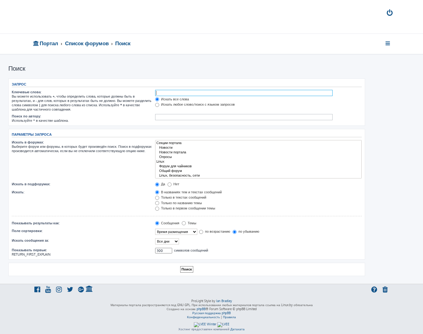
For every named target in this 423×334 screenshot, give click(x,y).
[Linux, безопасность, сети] (258, 175)
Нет (175, 184)
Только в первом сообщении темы (187, 208)
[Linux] (258, 161)
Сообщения (169, 223)
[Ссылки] (388, 43)
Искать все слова (174, 99)
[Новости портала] (258, 152)
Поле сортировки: (27, 231)
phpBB (201, 309)
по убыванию (248, 231)
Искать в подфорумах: (31, 184)
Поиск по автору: (26, 116)
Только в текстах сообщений (183, 197)
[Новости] (258, 147)
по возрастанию (217, 231)
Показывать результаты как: (35, 223)
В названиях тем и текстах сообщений (191, 192)
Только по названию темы (181, 203)
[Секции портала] (258, 143)
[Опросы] (258, 157)
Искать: (18, 192)
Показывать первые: (29, 250)
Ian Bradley (224, 301)
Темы (191, 223)
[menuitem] (390, 13)
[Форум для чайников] (258, 166)
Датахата (237, 329)
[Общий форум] (258, 171)
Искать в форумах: (28, 142)
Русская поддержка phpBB (211, 313)
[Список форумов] (77, 16)
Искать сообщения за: (30, 240)
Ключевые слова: (26, 92)
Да (162, 184)
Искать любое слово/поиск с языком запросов (197, 104)
